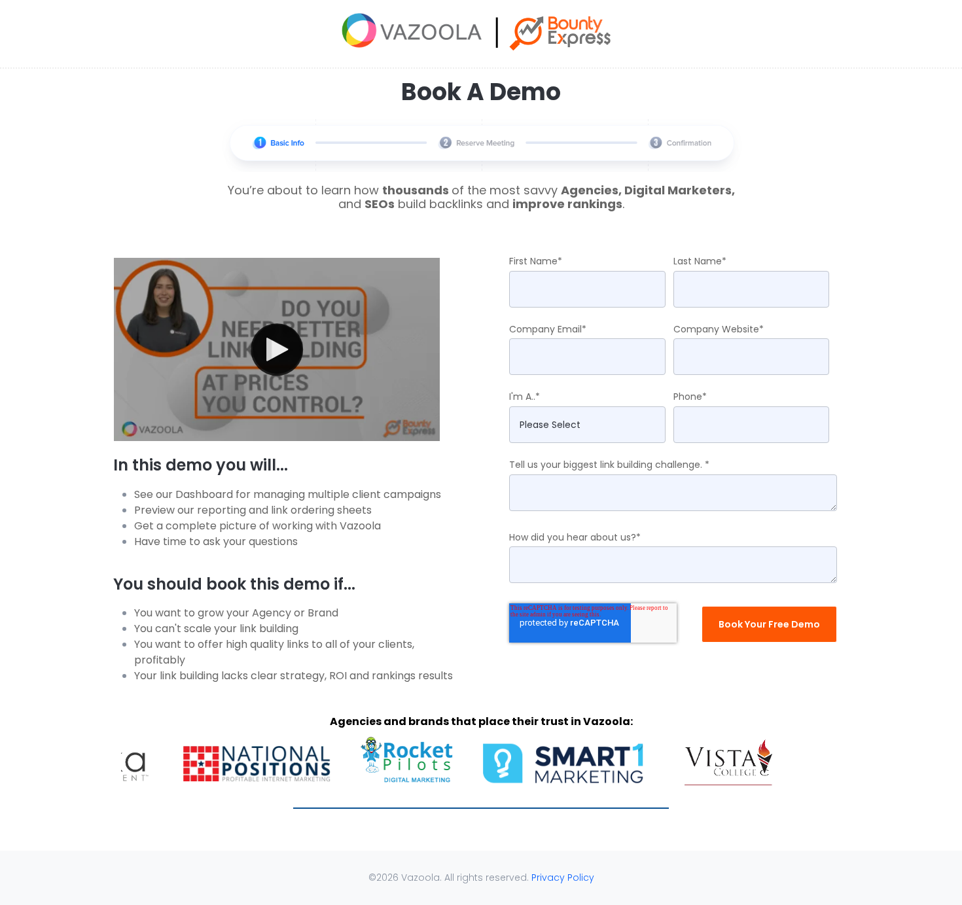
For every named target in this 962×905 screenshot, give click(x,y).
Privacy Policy (562, 877)
